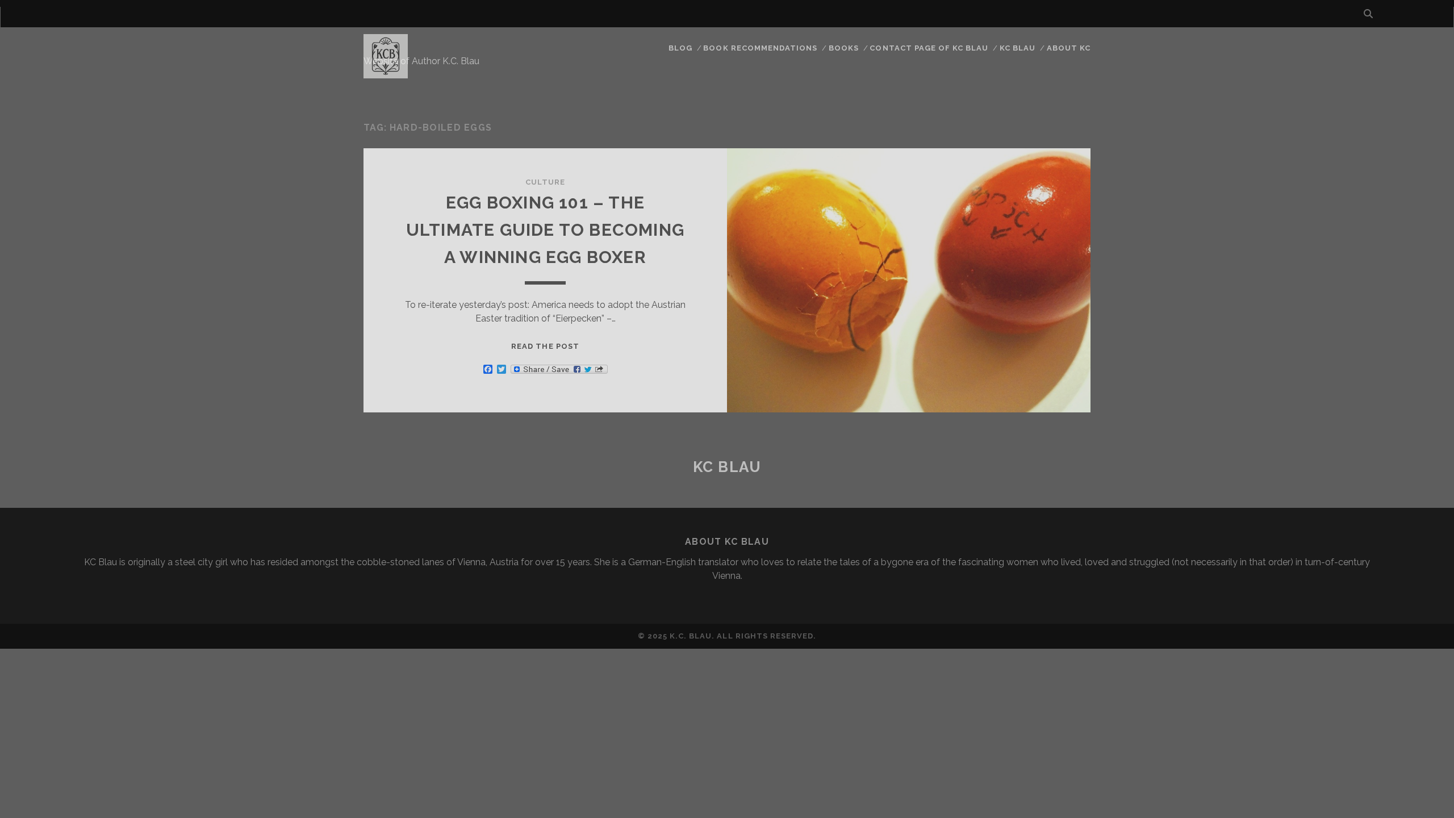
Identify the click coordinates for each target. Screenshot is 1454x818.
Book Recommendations (760, 48)
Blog (680, 48)
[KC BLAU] (386, 73)
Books (844, 48)
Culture (545, 182)
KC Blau (1017, 48)
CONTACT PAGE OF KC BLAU (929, 48)
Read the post (545, 346)
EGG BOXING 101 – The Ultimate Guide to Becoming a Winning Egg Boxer (545, 230)
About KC (1068, 48)
